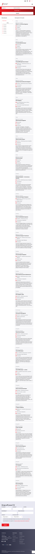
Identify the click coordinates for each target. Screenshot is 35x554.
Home (13, 534)
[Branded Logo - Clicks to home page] (5, 4)
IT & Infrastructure (22, 543)
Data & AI (20, 537)
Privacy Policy (9, 551)
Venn (32, 550)
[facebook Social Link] (5, 541)
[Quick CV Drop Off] (25, 1)
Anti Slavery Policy (18, 551)
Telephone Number (21, 510)
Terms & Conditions (4, 551)
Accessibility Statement (5, 552)
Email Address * (4, 510)
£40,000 (5, 26)
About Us (14, 539)
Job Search (14, 536)
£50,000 (5, 28)
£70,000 (5, 31)
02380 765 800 (4, 536)
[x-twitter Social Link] (3, 541)
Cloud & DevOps (21, 536)
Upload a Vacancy (15, 537)
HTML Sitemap (23, 551)
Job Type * (3, 514)
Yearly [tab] (8, 22)
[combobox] (6, 516)
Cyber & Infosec (21, 539)
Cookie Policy (13, 551)
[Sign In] (27, 1)
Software (20, 534)
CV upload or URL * (16, 514)
